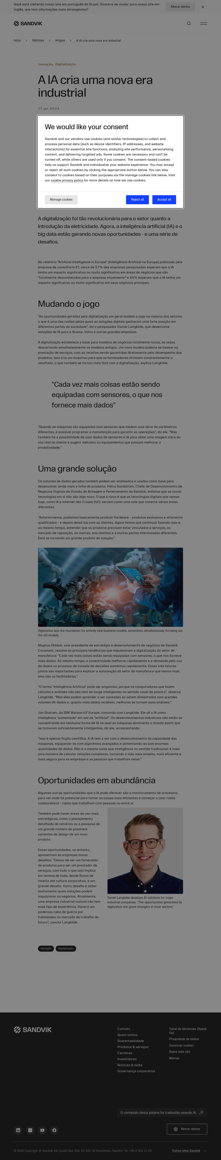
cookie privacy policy (67, 180)
